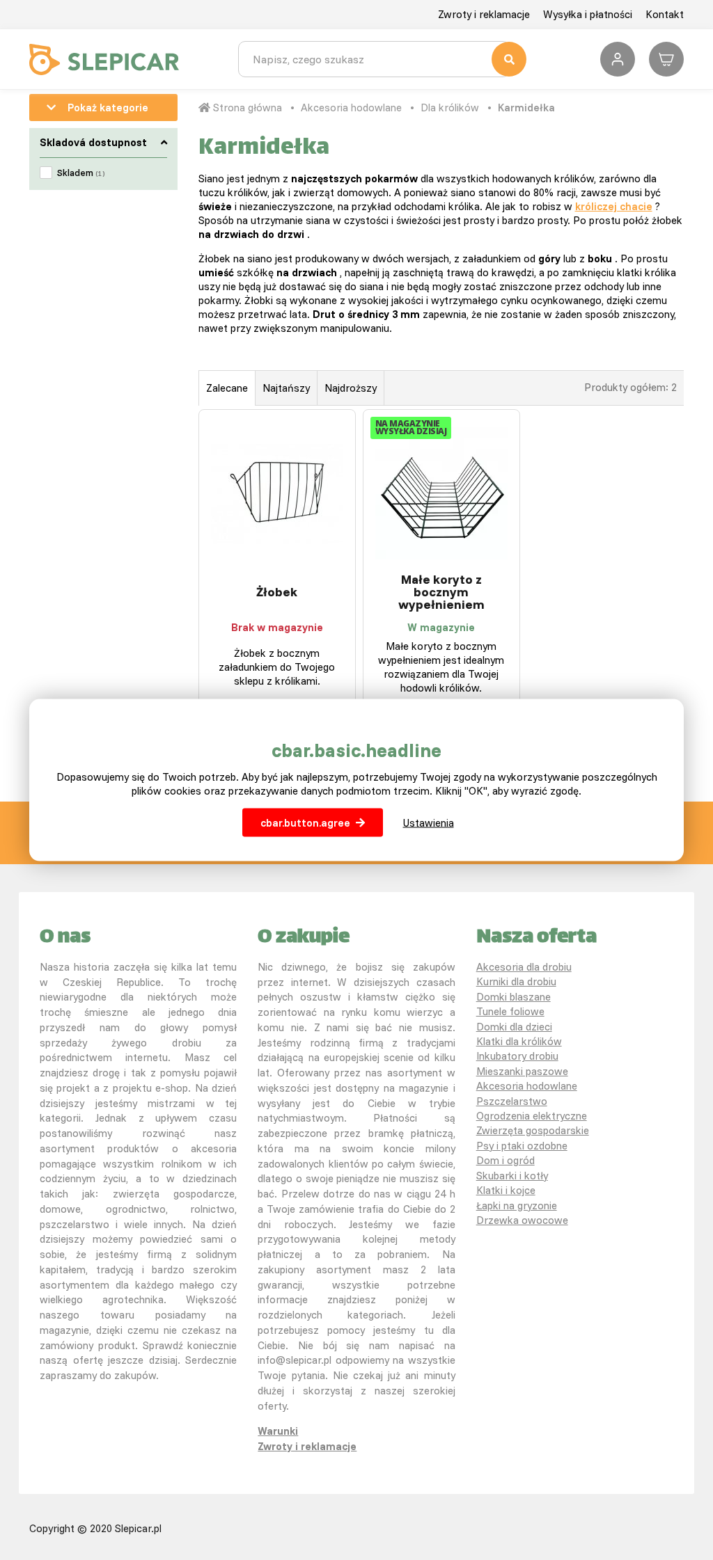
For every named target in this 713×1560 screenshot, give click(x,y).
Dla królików (450, 107)
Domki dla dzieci (514, 1026)
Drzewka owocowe (522, 1220)
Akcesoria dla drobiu (524, 966)
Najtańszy (286, 388)
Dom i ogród (505, 1160)
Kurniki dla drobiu (516, 981)
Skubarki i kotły (512, 1175)
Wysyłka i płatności (587, 14)
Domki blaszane (513, 996)
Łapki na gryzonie (516, 1205)
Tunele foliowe (510, 1011)
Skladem (80, 172)
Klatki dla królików (519, 1041)
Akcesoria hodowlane (351, 107)
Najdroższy (350, 388)
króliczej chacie (613, 206)
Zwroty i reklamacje (484, 14)
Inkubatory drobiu (517, 1055)
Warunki (278, 1431)
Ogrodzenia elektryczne (531, 1115)
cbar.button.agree (305, 822)
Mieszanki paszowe (522, 1071)
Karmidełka (526, 107)
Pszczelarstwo (511, 1101)
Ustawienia (428, 822)
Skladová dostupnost (93, 142)
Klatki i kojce (505, 1190)
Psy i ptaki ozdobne (521, 1145)
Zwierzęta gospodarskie (532, 1130)
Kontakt (664, 14)
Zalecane (227, 388)
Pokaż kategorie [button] (108, 107)
